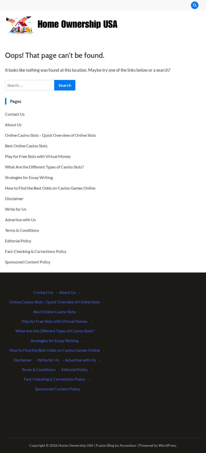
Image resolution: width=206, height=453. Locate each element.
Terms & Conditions (22, 230)
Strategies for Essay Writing (29, 177)
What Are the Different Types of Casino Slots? (44, 166)
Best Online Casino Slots (26, 145)
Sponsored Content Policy (27, 261)
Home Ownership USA (75, 445)
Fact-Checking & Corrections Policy (35, 251)
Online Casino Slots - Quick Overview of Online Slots (50, 135)
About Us (13, 124)
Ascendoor (128, 445)
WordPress (167, 445)
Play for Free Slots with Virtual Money (38, 156)
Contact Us (15, 114)
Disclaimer (14, 198)
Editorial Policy (18, 240)
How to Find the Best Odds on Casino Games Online (50, 188)
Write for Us (15, 209)
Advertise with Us (20, 219)
